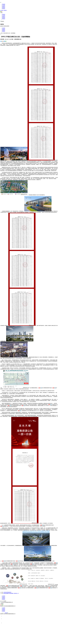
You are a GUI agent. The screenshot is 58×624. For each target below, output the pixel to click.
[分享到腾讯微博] (3, 41)
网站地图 (6, 612)
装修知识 (3, 6)
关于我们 (3, 5)
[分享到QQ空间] (1, 41)
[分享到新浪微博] (1, 11)
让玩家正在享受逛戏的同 (7, 592)
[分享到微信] (0, 11)
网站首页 (3, 4)
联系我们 (3, 8)
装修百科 (3, 7)
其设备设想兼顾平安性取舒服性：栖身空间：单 (10, 593)
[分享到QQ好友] (1, 604)
